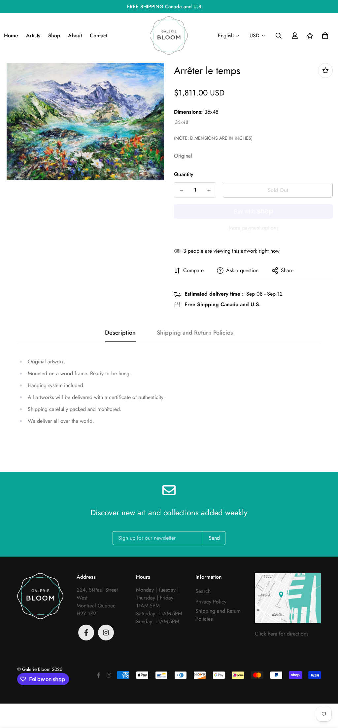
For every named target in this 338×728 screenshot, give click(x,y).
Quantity (183, 174)
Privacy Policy (210, 601)
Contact (98, 35)
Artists (33, 35)
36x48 (181, 122)
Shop (54, 35)
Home (11, 35)
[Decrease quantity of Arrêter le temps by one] (181, 190)
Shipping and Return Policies (218, 615)
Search (203, 591)
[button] (324, 35)
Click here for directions (281, 633)
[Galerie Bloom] (169, 35)
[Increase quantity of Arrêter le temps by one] (209, 190)
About (75, 35)
